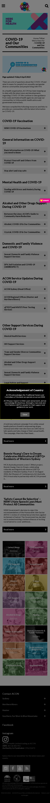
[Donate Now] (45, 201)
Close (25, 414)
